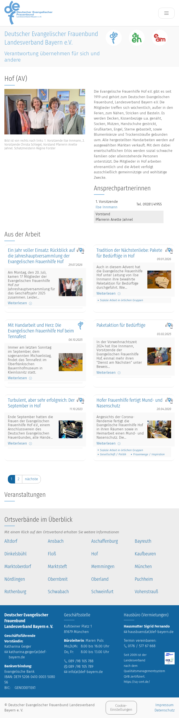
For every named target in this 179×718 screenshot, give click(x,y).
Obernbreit (58, 579)
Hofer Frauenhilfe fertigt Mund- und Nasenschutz (129, 403)
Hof (94, 554)
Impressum (164, 705)
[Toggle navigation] (166, 13)
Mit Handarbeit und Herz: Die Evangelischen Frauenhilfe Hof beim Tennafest (41, 331)
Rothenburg (15, 592)
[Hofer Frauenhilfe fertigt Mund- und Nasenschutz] (159, 429)
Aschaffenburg (104, 541)
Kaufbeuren (145, 554)
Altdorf (10, 541)
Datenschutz (165, 710)
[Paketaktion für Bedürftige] (159, 356)
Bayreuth (143, 541)
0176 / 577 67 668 (141, 646)
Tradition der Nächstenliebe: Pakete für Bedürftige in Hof (129, 253)
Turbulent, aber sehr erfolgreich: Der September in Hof (41, 403)
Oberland (99, 579)
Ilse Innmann (106, 207)
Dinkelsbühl (15, 554)
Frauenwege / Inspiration (149, 454)
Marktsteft (57, 566)
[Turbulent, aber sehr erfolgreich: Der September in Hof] (71, 429)
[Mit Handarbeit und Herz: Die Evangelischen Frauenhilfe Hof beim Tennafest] (71, 362)
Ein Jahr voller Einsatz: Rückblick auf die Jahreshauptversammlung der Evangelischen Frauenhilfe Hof (41, 256)
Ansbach (56, 541)
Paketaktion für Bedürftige (120, 325)
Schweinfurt (102, 592)
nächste (31, 479)
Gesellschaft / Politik (113, 454)
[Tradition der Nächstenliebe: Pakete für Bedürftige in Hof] (159, 279)
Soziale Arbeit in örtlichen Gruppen (121, 300)
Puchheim (144, 579)
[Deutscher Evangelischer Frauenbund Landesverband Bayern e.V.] (29, 13)
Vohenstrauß (146, 592)
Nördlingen (14, 579)
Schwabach (58, 592)
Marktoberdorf (17, 566)
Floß (52, 554)
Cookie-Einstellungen (121, 708)
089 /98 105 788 (80, 661)
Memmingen (102, 566)
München (143, 566)
